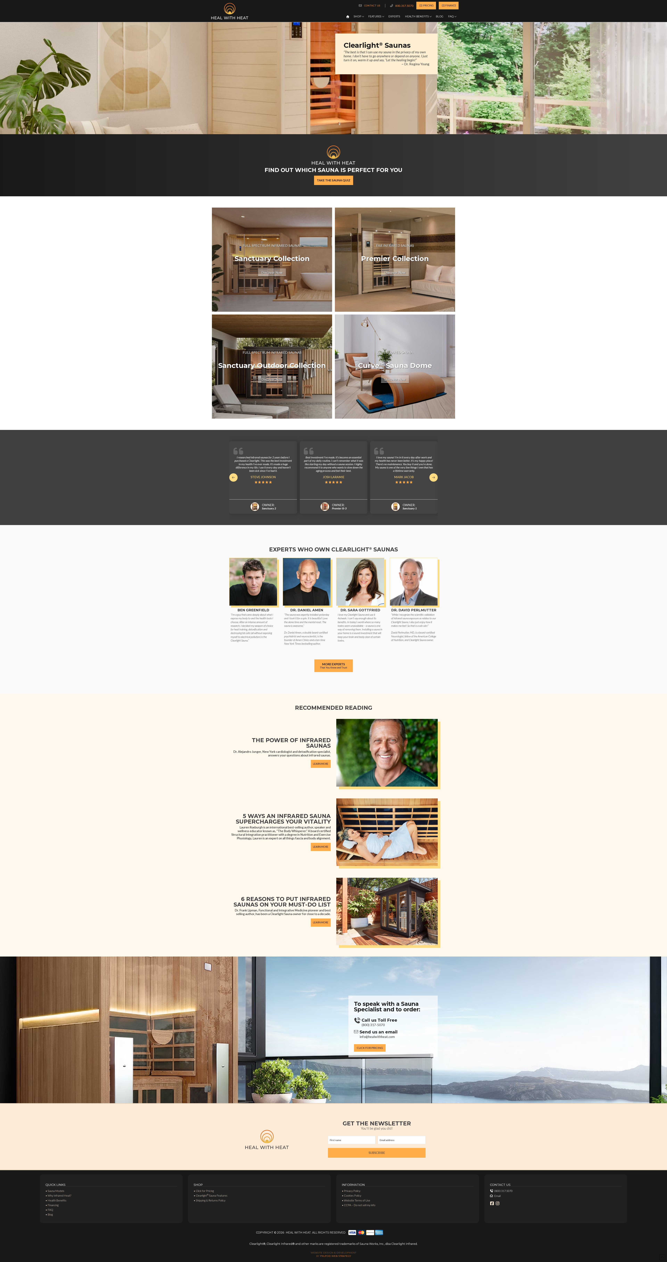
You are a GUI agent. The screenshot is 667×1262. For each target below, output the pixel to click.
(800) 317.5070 (503, 1190)
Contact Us (372, 5)
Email (497, 1195)
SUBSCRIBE (377, 1153)
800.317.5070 (404, 5)
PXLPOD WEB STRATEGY (335, 1256)
